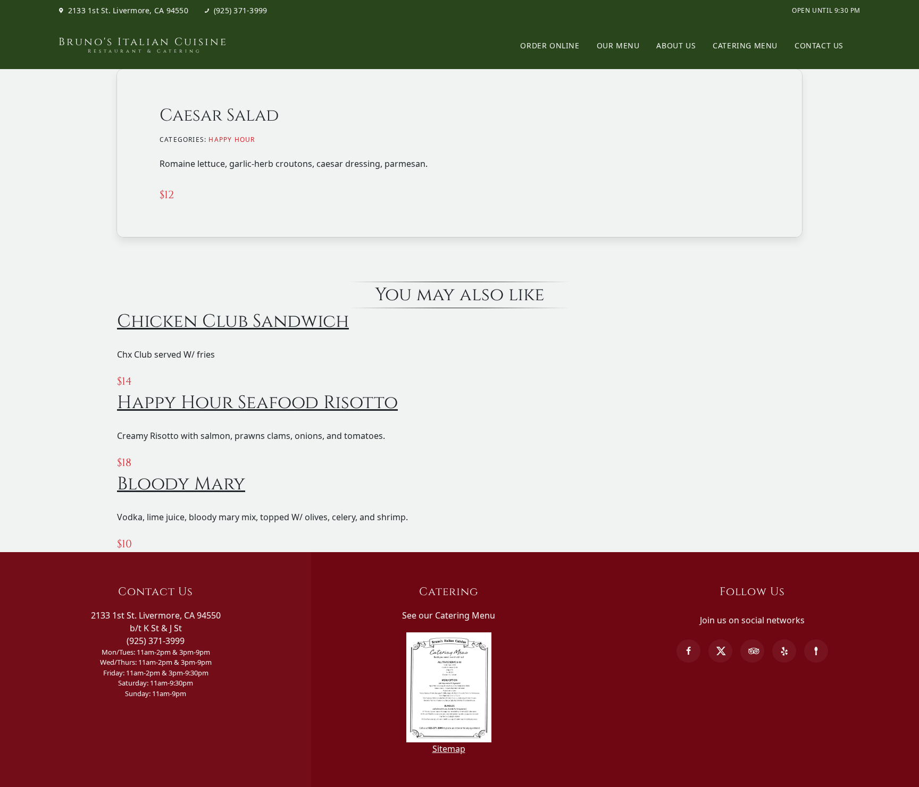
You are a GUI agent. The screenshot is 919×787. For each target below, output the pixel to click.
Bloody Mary (181, 484)
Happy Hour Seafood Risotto (257, 403)
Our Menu (618, 45)
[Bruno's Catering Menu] (448, 628)
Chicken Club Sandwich (233, 321)
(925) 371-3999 (241, 10)
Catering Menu (745, 45)
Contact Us (819, 45)
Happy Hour (231, 139)
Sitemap (448, 749)
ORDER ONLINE (549, 45)
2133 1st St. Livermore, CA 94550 (128, 10)
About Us (676, 45)
